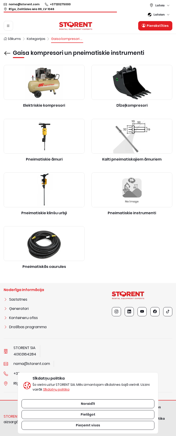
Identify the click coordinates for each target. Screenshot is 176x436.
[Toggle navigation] (8, 26)
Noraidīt (88, 403)
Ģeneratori (19, 308)
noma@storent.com (24, 4)
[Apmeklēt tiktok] (167, 311)
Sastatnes (18, 299)
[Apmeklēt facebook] (155, 311)
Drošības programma (28, 327)
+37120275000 (60, 4)
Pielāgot (88, 414)
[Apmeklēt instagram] (116, 311)
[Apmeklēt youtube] (142, 311)
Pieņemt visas (88, 425)
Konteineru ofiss (23, 317)
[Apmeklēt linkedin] (129, 311)
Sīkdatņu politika (56, 389)
